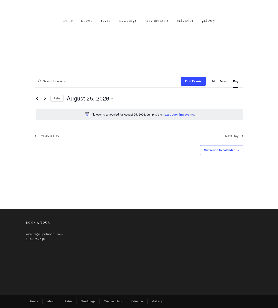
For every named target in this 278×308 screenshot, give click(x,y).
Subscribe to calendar (219, 150)
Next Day (232, 136)
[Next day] (45, 98)
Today (57, 98)
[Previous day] (37, 98)
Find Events (193, 81)
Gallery (208, 20)
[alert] (139, 114)
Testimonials (157, 20)
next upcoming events (178, 114)
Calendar (185, 20)
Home (68, 20)
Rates (105, 20)
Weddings (128, 20)
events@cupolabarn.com (44, 234)
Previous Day (49, 136)
